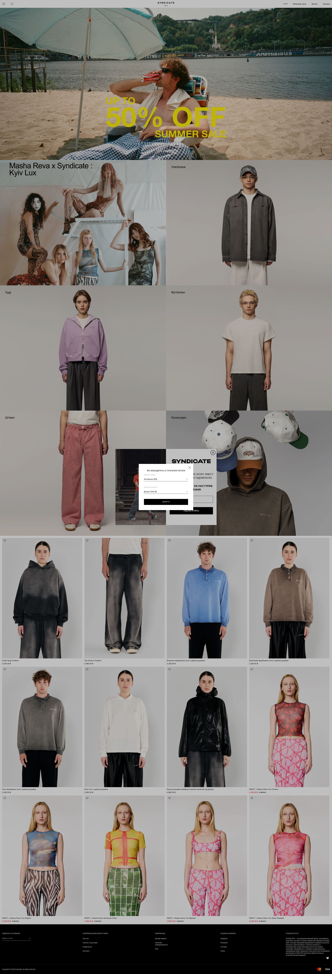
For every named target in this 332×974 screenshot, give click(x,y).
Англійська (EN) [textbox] (150, 479)
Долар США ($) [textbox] (150, 492)
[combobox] (166, 479)
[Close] (189, 467)
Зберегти (166, 502)
